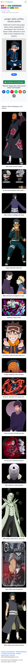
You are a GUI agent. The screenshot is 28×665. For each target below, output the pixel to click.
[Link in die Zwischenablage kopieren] (14, 96)
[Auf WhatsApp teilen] (16, 91)
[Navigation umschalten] (25, 1)
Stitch (16, 8)
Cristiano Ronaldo (16, 5)
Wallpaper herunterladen (15, 82)
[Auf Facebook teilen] (3, 91)
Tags (2, 5)
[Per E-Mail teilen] (24, 91)
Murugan (3, 8)
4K (5, 5)
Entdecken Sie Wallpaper (8, 651)
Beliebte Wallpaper (21, 651)
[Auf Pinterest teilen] (12, 91)
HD (8, 8)
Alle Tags (12, 655)
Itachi (12, 8)
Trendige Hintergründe (8, 653)
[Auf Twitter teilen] (8, 91)
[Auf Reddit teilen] (20, 91)
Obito (8, 11)
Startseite (3, 11)
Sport (9, 5)
